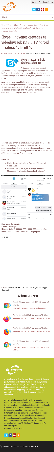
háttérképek (38, 407)
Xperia (14, 426)
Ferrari (35, 402)
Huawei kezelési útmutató (23, 407)
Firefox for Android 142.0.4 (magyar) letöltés (30, 315)
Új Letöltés (5, 25)
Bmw (33, 400)
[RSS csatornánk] (46, 9)
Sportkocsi (16, 420)
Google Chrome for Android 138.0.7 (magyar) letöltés (31, 342)
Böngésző (8, 402)
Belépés (36, 2)
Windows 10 (18, 423)
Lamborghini (17, 410)
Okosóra (21, 415)
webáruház (8, 423)
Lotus (31, 413)
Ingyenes (37, 287)
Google (28, 405)
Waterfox (38, 420)
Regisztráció (48, 2)
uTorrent (24, 420)
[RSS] (18, 435)
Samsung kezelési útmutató (22, 418)
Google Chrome (37, 405)
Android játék (25, 400)
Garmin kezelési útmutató (14, 405)
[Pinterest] (42, 9)
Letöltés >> (6, 237)
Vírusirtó (31, 420)
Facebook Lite (26, 402)
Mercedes (8, 415)
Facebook (16, 402)
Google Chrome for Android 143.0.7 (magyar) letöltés (31, 303)
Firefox (41, 402)
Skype (44, 287)
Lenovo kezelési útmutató (33, 410)
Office (15, 415)
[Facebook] (38, 9)
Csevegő (5, 290)
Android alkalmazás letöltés (31, 25)
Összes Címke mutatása (13, 428)
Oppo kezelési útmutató (34, 415)
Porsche (7, 418)
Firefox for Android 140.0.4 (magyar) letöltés (30, 328)
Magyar (36, 413)
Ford (46, 402)
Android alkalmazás (16, 287)
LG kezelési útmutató (19, 413)
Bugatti (39, 400)
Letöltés (15, 25)
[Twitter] (34, 9)
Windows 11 (28, 423)
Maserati (43, 413)
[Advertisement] (27, 116)
